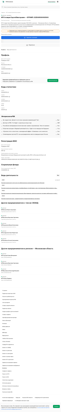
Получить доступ (53, 80)
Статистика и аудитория (7, 380)
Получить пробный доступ (8, 296)
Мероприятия (5, 335)
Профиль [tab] (3, 49)
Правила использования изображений (11, 365)
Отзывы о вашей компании (8, 305)
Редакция (18, 397)
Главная (3, 12)
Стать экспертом (6, 302)
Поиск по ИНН (5, 377)
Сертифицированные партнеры (9, 317)
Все (58, 175)
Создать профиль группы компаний (10, 311)
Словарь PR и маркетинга (8, 344)
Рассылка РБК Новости (27, 397)
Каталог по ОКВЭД (6, 347)
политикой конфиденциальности (13, 409)
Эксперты (4, 323)
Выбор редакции (6, 326)
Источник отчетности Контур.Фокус (10, 386)
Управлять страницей (31, 37)
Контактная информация (8, 397)
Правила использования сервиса (9, 362)
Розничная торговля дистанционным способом (21, 20)
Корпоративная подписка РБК (9, 299)
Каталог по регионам (7, 350)
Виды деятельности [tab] (11, 49)
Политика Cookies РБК (7, 392)
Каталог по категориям (7, 353)
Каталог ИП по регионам (7, 359)
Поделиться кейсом (6, 308)
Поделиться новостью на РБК (8, 293)
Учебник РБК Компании (7, 338)
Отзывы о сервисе (6, 314)
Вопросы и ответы (6, 389)
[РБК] (3, 1)
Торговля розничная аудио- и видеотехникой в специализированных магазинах (20, 198)
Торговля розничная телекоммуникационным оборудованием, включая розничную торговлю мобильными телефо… (29, 193)
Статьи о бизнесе (6, 341)
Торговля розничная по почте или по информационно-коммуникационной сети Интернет (22, 182)
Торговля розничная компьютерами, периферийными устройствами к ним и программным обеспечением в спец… (29, 188)
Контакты (4, 368)
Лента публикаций (6, 320)
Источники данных (6, 383)
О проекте (4, 290)
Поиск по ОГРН (5, 374)
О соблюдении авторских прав (22, 400)
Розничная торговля (5, 20)
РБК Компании (9, 1)
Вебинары (4, 332)
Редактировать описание (6, 34)
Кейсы (3, 329)
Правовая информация (7, 400)
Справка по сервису (6, 371)
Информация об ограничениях (42, 397)
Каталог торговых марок (7, 356)
